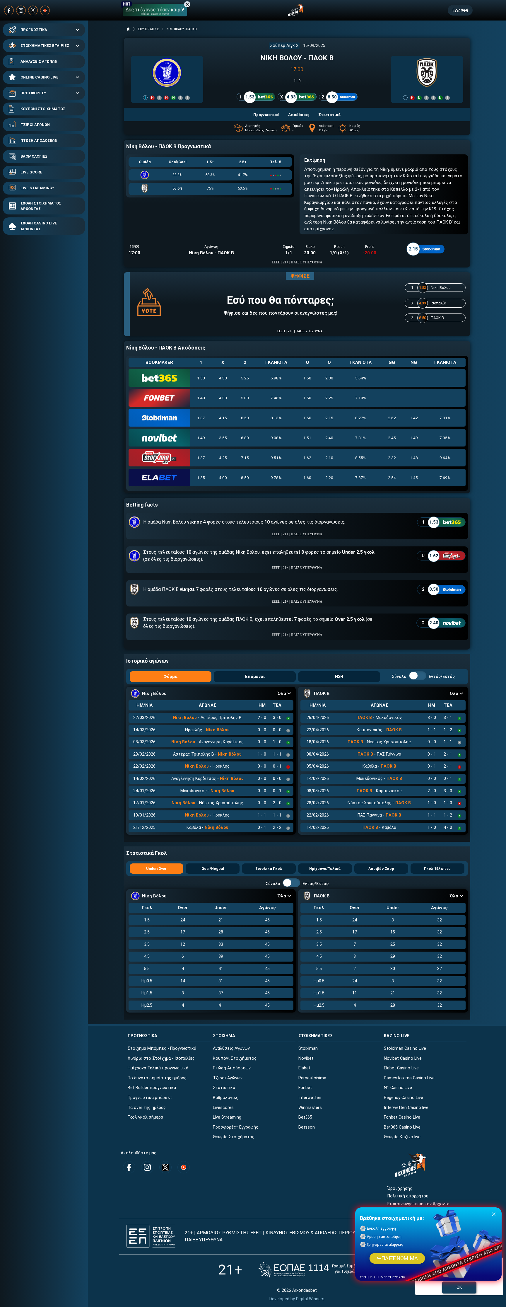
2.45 (392, 437)
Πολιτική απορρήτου (407, 1196)
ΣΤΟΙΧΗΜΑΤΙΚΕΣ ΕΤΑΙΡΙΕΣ (44, 45)
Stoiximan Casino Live (405, 1048)
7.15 (245, 457)
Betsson (306, 1127)
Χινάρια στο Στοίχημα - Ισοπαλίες (161, 1058)
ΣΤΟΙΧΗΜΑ (224, 1035)
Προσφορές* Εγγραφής (235, 1127)
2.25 (329, 398)
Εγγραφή (460, 10)
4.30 (223, 398)
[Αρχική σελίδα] (128, 29)
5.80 (245, 398)
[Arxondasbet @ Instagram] (21, 10)
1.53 (201, 378)
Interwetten (309, 1097)
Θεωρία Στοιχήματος (233, 1136)
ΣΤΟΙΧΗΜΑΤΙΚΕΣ (315, 1035)
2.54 (392, 477)
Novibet (305, 1058)
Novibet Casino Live (403, 1058)
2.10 (329, 457)
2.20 (329, 477)
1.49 (201, 437)
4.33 (223, 378)
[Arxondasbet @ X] (33, 10)
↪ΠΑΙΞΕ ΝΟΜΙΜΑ (397, 1258)
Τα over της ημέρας (147, 1107)
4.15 (223, 417)
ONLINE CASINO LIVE (39, 77)
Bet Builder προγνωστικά (152, 1087)
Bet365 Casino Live (402, 1127)
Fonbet (305, 1087)
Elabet (304, 1068)
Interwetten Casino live (406, 1107)
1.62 (307, 457)
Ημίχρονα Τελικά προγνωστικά (158, 1068)
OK (459, 1287)
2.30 (329, 378)
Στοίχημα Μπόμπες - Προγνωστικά (162, 1048)
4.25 (223, 457)
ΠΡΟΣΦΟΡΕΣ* (33, 93)
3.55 (223, 437)
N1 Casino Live (398, 1087)
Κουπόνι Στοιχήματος (235, 1058)
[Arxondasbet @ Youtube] (45, 10)
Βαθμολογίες (225, 1097)
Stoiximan (308, 1048)
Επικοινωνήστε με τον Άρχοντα (418, 1204)
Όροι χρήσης (399, 1188)
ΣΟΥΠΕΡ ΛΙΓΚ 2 (148, 29)
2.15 (329, 417)
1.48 (201, 398)
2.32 (392, 457)
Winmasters (310, 1107)
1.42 (414, 417)
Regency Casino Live (403, 1097)
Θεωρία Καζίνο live (402, 1136)
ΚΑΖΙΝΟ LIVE (397, 1035)
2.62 (392, 417)
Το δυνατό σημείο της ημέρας (157, 1078)
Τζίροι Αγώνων (227, 1078)
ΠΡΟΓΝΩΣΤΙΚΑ (33, 30)
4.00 (223, 477)
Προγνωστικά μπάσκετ (150, 1097)
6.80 (245, 437)
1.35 (201, 477)
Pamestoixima (312, 1078)
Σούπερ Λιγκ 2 (284, 45)
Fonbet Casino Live (402, 1117)
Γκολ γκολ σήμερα (145, 1117)
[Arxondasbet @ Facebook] (9, 10)
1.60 (307, 378)
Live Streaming (227, 1117)
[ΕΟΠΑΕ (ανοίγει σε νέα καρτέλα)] (317, 1269)
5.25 (245, 378)
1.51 (307, 437)
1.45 (414, 477)
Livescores (223, 1107)
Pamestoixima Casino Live (409, 1078)
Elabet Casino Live (401, 1068)
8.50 (245, 417)
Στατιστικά (224, 1087)
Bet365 (305, 1117)
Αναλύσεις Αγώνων (231, 1048)
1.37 (201, 417)
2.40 (329, 437)
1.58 (307, 398)
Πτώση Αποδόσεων (232, 1068)
